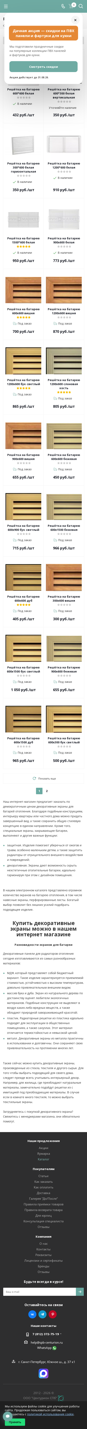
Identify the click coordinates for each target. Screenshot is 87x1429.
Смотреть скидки (43, 67)
